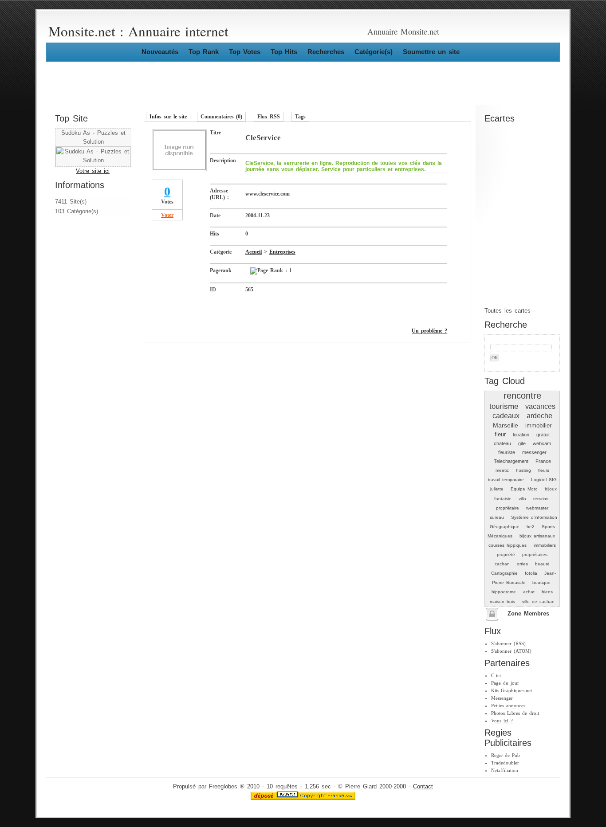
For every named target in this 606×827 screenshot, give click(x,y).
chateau (502, 443)
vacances (540, 406)
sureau (497, 517)
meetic (502, 470)
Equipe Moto (524, 488)
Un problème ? (429, 331)
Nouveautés (160, 51)
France (543, 461)
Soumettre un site (431, 51)
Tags (300, 117)
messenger (534, 452)
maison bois (502, 601)
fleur (500, 434)
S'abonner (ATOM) (511, 651)
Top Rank (204, 51)
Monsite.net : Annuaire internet (138, 31)
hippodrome (504, 591)
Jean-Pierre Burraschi (524, 578)
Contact (423, 787)
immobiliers (545, 545)
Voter (167, 215)
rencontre (522, 395)
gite (522, 443)
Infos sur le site (168, 117)
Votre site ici (93, 171)
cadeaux (505, 415)
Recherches (325, 51)
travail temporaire (506, 479)
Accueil (253, 252)
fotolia (531, 573)
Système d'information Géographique (523, 522)
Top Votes (244, 51)
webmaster (537, 508)
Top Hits (284, 51)
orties (522, 563)
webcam (542, 443)
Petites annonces (508, 705)
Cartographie (504, 573)
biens (547, 591)
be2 (531, 526)
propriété (506, 554)
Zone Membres (528, 614)
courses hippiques (507, 545)
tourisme (503, 406)
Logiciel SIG (544, 479)
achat (529, 591)
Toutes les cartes (507, 311)
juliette (497, 488)
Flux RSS (268, 117)
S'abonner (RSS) (508, 643)
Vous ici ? (502, 720)
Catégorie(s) (373, 51)
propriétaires (534, 554)
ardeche (539, 415)
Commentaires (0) (221, 117)
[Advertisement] (81, 276)
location (521, 434)
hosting (523, 470)
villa (522, 498)
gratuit (543, 434)
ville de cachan (538, 601)
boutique (541, 582)
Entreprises (282, 252)
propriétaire (507, 508)
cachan (502, 563)
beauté (542, 563)
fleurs (543, 470)
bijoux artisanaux (537, 535)
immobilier (538, 425)
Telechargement (511, 461)
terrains (540, 498)
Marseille (505, 425)
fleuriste (506, 452)
